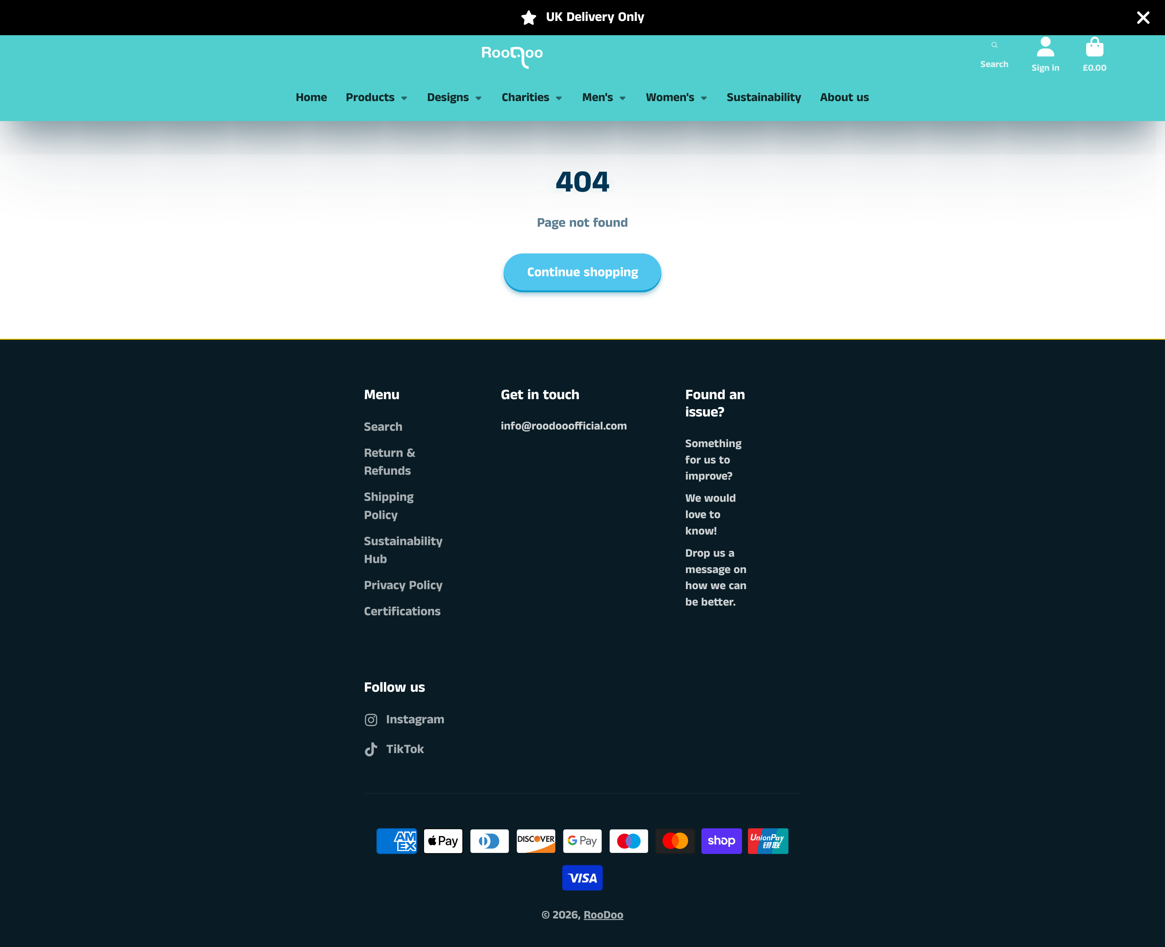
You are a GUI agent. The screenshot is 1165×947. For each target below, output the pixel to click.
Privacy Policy (403, 586)
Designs (448, 97)
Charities (525, 97)
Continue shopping (582, 272)
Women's (670, 97)
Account (1045, 55)
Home (311, 97)
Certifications (402, 612)
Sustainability (764, 97)
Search (383, 427)
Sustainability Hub (403, 551)
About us (844, 97)
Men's (597, 97)
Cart (1095, 55)
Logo (508, 55)
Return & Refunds (389, 462)
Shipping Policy (389, 506)
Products (370, 97)
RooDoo (603, 915)
